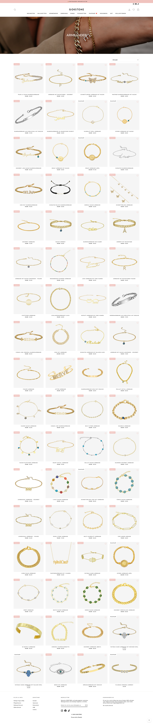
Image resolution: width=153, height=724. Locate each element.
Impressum (35, 703)
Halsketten (42, 13)
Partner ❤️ (93, 13)
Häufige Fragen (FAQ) (19, 700)
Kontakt (35, 700)
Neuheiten (31, 13)
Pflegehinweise (17, 703)
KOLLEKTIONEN (120, 13)
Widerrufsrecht (17, 707)
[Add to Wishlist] (41, 65)
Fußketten (81, 13)
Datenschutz (36, 705)
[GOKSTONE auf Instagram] (62, 711)
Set (111, 13)
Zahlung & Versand (18, 705)
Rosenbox (103, 13)
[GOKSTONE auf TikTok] (69, 711)
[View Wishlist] (134, 9)
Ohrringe (64, 13)
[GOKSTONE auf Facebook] (65, 711)
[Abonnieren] (86, 705)
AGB (34, 707)
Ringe (72, 13)
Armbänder (53, 13)
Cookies (35, 709)
